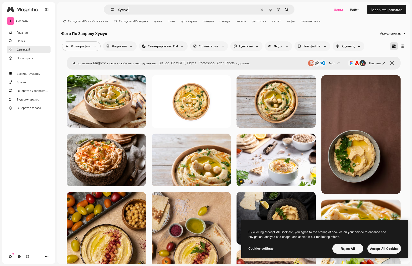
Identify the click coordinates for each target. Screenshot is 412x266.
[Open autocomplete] (110, 9)
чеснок (241, 21)
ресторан (259, 21)
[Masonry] (394, 46)
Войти (354, 9)
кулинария (188, 21)
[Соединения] (10, 256)
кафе (291, 21)
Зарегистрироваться (386, 9)
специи (208, 21)
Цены (338, 9)
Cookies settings (260, 248)
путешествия (310, 21)
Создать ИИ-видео (133, 21)
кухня (158, 21)
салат (276, 21)
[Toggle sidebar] (47, 9)
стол (171, 21)
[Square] (402, 46)
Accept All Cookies (384, 248)
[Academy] (19, 256)
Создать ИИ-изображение (88, 21)
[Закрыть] (392, 63)
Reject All (348, 248)
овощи (225, 21)
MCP (332, 63)
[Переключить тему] (27, 256)
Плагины (375, 63)
